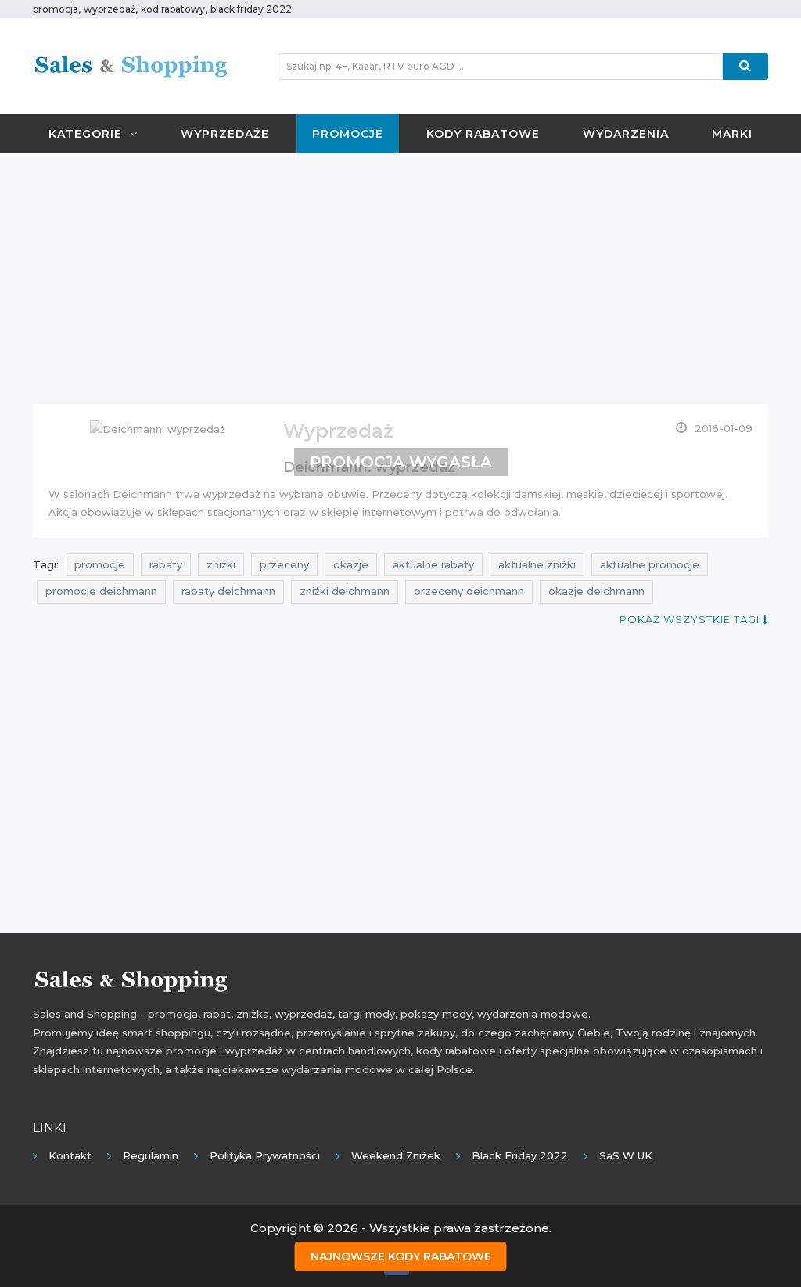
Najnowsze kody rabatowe (401, 1256)
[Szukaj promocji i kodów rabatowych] (745, 66)
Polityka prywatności (265, 1155)
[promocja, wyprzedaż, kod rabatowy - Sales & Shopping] (130, 65)
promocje (99, 564)
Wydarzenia (626, 134)
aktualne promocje (649, 564)
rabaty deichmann (228, 591)
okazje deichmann (596, 591)
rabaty (165, 564)
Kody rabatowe (483, 134)
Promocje (347, 134)
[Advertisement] (400, 278)
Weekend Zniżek (395, 1155)
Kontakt (70, 1155)
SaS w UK (625, 1155)
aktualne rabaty (433, 564)
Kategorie (85, 134)
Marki (732, 134)
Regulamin (150, 1155)
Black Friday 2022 (520, 1155)
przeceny (284, 564)
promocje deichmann (101, 591)
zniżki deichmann (345, 591)
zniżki (221, 564)
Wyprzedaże (225, 134)
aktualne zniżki (537, 564)
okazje (350, 564)
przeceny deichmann (469, 591)
